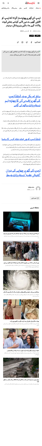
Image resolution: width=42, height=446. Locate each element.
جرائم (20, 8)
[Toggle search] (3, 3)
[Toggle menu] (38, 3)
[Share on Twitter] (27, 42)
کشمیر (25, 8)
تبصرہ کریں (33, 198)
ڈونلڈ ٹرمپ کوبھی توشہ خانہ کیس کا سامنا (21, 139)
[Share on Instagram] (22, 42)
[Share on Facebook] (31, 42)
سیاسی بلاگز (14, 8)
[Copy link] (18, 42)
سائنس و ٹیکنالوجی (5, 8)
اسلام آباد (31, 8)
